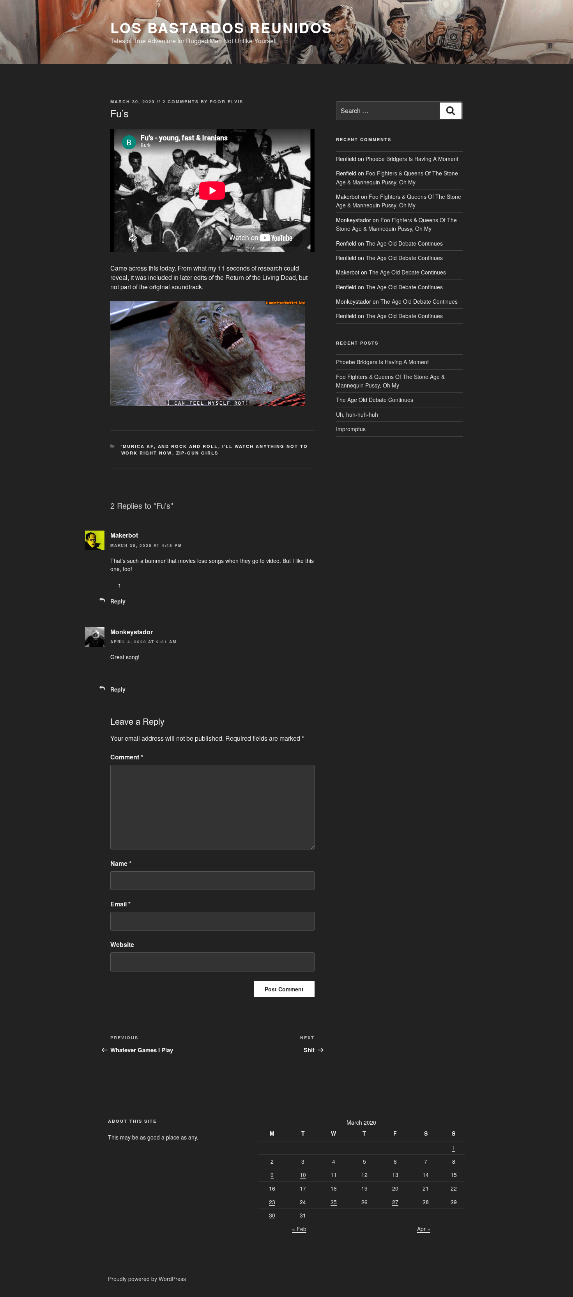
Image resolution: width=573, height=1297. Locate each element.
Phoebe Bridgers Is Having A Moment (412, 159)
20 (395, 1188)
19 (364, 1188)
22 (454, 1188)
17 (303, 1188)
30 (272, 1215)
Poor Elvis (226, 101)
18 (334, 1188)
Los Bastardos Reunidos (221, 27)
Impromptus (351, 429)
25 (334, 1202)
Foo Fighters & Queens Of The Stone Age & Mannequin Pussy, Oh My (398, 201)
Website (122, 944)
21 (426, 1188)
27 (395, 1202)
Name (120, 863)
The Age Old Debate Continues (404, 243)
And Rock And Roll (188, 446)
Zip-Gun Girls (197, 453)
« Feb (299, 1229)
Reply (118, 601)
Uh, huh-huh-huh (357, 414)
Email (120, 903)
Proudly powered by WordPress (147, 1279)
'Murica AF (137, 446)
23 (272, 1202)
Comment (126, 756)
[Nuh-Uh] (136, 585)
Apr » (423, 1229)
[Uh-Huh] (113, 585)
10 (303, 1174)
